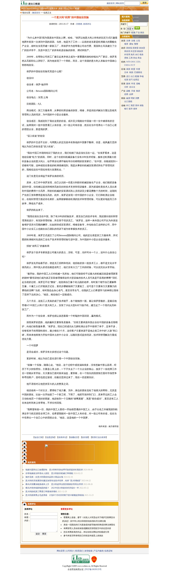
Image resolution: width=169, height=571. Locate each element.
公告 (138, 40)
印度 (138, 69)
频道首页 (111, 3)
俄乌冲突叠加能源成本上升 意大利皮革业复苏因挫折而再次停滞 (54, 484)
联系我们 (79, 551)
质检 (126, 58)
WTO (23, 8)
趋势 (126, 94)
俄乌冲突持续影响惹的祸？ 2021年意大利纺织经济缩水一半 (52, 488)
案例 (128, 83)
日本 (126, 72)
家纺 (142, 32)
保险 (142, 105)
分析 (126, 87)
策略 (138, 83)
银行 (126, 109)
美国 (128, 69)
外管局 (127, 54)
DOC (133, 62)
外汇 (128, 105)
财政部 (140, 51)
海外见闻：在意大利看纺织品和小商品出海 (44, 477)
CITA (138, 62)
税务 (142, 54)
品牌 (131, 94)
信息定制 (50, 437)
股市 (131, 109)
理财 (133, 98)
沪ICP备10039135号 (92, 569)
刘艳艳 (79, 24)
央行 (137, 54)
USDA (127, 65)
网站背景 (61, 551)
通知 (131, 44)
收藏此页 (74, 437)
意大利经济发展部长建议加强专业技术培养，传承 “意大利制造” (53, 480)
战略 (128, 91)
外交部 (134, 51)
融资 (128, 98)
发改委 (142, 48)
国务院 (129, 48)
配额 (77, 8)
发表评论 (87, 24)
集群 (138, 91)
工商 (131, 58)
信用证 (136, 80)
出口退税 (128, 101)
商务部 (127, 51)
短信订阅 (38, 437)
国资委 (136, 48)
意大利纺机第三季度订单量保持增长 (41, 491)
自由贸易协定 (33, 8)
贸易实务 (53, 8)
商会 (140, 58)
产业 (138, 32)
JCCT (132, 65)
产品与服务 (99, 551)
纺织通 (85, 437)
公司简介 (70, 551)
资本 (137, 105)
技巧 (131, 80)
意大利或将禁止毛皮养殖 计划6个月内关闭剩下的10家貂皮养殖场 (54, 495)
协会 (135, 58)
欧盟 (133, 69)
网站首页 (120, 3)
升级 (133, 91)
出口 (133, 76)
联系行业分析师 (99, 437)
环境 (133, 83)
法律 (128, 40)
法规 (133, 40)
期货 (133, 105)
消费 (137, 98)
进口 (128, 76)
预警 (136, 44)
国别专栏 (44, 8)
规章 (126, 44)
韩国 (131, 72)
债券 (135, 109)
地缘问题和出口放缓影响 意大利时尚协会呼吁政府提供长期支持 (54, 470)
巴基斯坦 (138, 72)
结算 (126, 80)
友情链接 (88, 551)
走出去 (132, 87)
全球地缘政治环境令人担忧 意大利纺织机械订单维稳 (49, 473)
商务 (61, 8)
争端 (142, 76)
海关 (133, 54)
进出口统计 (69, 8)
